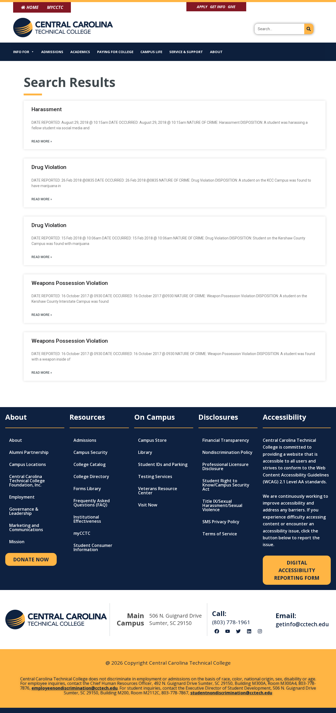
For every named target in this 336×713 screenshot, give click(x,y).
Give (231, 6)
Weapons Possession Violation (70, 283)
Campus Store (152, 440)
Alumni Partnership (29, 452)
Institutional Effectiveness (87, 519)
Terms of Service (219, 534)
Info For (21, 51)
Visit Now (147, 505)
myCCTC (82, 533)
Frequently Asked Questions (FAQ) (92, 503)
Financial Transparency (225, 440)
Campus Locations (27, 464)
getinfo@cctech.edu (302, 624)
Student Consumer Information (93, 547)
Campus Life (151, 51)
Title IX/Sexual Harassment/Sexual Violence (222, 505)
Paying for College (115, 51)
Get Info (217, 6)
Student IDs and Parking (162, 464)
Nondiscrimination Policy (227, 452)
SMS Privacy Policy (220, 522)
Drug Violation (49, 167)
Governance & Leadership (23, 511)
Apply (202, 6)
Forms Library (87, 488)
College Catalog (90, 464)
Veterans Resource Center (157, 491)
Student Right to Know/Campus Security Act (225, 485)
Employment (22, 497)
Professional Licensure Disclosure (225, 466)
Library (145, 452)
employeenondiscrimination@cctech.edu (75, 688)
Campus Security (91, 452)
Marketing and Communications (26, 527)
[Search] (308, 29)
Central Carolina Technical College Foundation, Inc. (27, 481)
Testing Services (155, 476)
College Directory (91, 476)
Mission (16, 542)
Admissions (52, 51)
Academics (80, 51)
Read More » (42, 141)
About (216, 51)
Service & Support (186, 51)
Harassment (47, 109)
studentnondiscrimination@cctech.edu (231, 693)
